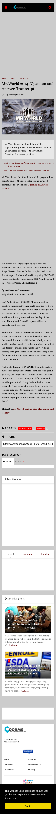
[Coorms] (19, 8)
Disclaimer (9, 770)
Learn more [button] (11, 798)
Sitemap (31, 770)
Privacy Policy (34, 765)
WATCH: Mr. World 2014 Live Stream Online (26, 170)
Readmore (13, 645)
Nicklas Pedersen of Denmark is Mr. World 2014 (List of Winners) (28, 165)
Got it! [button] (28, 806)
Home (4, 78)
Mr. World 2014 (25, 78)
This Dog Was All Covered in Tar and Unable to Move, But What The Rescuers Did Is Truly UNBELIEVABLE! (26, 622)
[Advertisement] (28, 44)
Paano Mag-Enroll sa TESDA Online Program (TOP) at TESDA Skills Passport (26, 670)
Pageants (13, 78)
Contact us (8, 765)
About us (32, 759)
